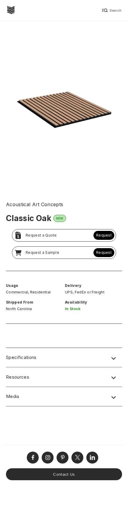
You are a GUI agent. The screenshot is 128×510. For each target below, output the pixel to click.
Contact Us (64, 474)
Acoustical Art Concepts (34, 204)
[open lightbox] (64, 107)
